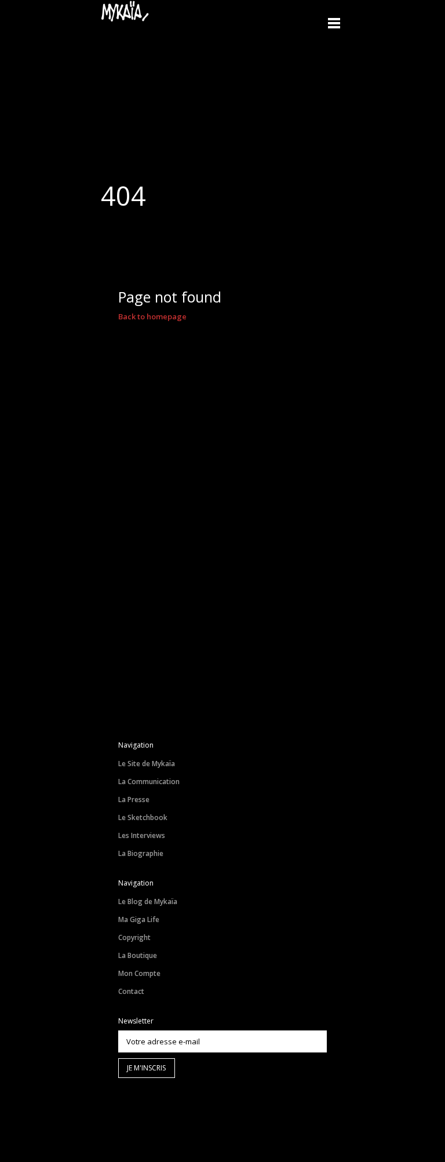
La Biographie (140, 853)
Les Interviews (141, 835)
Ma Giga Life (138, 919)
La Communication (149, 781)
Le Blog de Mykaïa (147, 901)
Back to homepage (152, 316)
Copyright (134, 937)
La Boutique (137, 955)
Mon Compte (139, 973)
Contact (131, 991)
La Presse (133, 799)
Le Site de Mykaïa (146, 763)
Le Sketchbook (142, 817)
